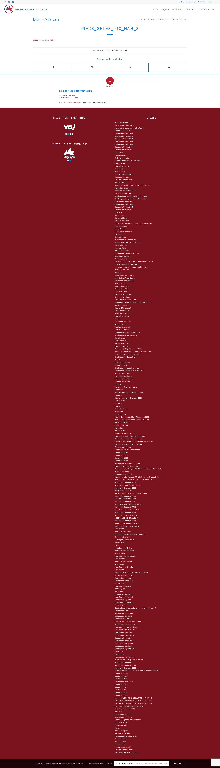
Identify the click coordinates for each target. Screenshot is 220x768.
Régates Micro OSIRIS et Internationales (131, 493)
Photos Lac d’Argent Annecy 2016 (128, 444)
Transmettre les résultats (124, 379)
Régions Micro (120, 237)
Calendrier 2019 (121, 684)
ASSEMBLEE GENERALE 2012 (127, 526)
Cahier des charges (122, 330)
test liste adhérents (122, 733)
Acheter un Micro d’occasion (126, 387)
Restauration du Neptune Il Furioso (129, 660)
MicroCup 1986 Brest (123, 531)
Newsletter (191, 2)
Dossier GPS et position (124, 308)
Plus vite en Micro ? (122, 471)
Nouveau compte (122, 177)
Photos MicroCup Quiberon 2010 (128, 349)
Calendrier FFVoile (122, 130)
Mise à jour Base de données (126, 752)
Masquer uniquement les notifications (152, 763)
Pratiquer (118, 272)
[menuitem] (181, 2)
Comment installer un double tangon (130, 534)
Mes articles (119, 583)
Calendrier (119, 395)
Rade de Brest (120, 182)
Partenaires (202, 2)
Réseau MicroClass (122, 297)
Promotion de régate (123, 376)
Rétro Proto (119, 591)
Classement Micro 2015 (124, 207)
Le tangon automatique (124, 540)
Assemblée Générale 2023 (125, 668)
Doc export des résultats (124, 280)
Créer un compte (121, 739)
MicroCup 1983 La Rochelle (125, 556)
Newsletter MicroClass (123, 433)
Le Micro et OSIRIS (122, 362)
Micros (117, 406)
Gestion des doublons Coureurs (127, 463)
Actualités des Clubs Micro (125, 300)
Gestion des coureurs (123, 616)
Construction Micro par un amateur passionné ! (134, 441)
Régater (118, 234)
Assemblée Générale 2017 (125, 501)
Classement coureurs (123, 717)
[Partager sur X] (92, 67)
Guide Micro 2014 (122, 286)
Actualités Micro (121, 245)
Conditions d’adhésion (124, 643)
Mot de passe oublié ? (123, 174)
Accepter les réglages (124, 763)
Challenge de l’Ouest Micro (125, 357)
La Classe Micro (121, 291)
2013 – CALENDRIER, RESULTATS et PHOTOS (133, 701)
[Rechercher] (213, 9)
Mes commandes (121, 725)
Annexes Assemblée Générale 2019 (129, 392)
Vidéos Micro (120, 430)
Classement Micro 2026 (124, 641)
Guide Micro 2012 (122, 340)
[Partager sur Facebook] (53, 67)
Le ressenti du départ (123, 602)
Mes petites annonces (123, 490)
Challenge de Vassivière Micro (127, 368)
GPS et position (121, 283)
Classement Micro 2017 (124, 210)
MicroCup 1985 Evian (123, 548)
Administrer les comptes (124, 125)
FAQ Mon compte (122, 158)
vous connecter (75, 102)
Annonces (119, 324)
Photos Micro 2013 (122, 343)
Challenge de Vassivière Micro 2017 (129, 370)
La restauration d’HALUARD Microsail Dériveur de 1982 (137, 671)
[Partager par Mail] (169, 67)
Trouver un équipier (123, 321)
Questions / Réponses (123, 231)
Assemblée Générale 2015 (125, 512)
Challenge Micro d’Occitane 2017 (128, 332)
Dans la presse (120, 338)
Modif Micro (119, 169)
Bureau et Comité (122, 250)
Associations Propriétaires (125, 278)
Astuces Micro (120, 248)
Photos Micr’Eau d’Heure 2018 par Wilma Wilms (134, 480)
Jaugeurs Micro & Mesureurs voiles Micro (131, 267)
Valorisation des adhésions (125, 240)
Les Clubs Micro (121, 722)
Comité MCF (120, 215)
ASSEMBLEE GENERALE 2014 (127, 518)
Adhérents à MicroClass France (127, 450)
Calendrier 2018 (121, 687)
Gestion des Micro (122, 619)
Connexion (119, 152)
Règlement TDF (121, 365)
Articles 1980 (120, 570)
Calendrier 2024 (121, 452)
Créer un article (121, 259)
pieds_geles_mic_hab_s (44, 40)
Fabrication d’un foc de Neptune (128, 621)
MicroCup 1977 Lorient (124, 597)
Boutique (118, 711)
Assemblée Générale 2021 (125, 482)
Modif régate (120, 589)
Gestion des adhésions (124, 646)
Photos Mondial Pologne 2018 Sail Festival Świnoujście (137, 477)
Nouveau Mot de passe (124, 180)
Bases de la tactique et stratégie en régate (132, 572)
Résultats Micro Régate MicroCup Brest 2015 (133, 185)
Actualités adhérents (123, 122)
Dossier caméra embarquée (126, 264)
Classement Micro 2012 (124, 136)
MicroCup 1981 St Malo (124, 567)
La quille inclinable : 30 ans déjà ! (128, 160)
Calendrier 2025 (121, 455)
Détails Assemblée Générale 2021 (128, 398)
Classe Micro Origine (123, 256)
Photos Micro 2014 (122, 346)
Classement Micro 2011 (124, 133)
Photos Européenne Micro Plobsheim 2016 (132, 417)
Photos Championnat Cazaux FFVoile (130, 436)
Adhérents (212, 2)
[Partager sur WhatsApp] (130, 67)
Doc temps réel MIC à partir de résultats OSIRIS (134, 261)
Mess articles (120, 163)
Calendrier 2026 (121, 460)
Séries (117, 319)
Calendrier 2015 (121, 695)
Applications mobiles (123, 327)
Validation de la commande (126, 736)
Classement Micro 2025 (124, 638)
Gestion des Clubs (122, 611)
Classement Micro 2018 (124, 141)
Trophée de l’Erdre (122, 381)
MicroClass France (122, 166)
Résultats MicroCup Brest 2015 (127, 354)
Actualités (119, 428)
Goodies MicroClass (122, 373)
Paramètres (177, 763)
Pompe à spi (120, 542)
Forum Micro (180, 2)
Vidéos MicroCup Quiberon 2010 (128, 242)
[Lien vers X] (9, 2)
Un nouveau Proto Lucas (125, 624)
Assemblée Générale (123, 662)
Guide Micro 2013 (122, 313)
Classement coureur (123, 714)
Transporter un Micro (123, 447)
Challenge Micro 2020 (124, 681)
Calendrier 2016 (121, 692)
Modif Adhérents (121, 409)
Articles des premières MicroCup (128, 485)
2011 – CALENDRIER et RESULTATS (129, 706)
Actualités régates (122, 188)
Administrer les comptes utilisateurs (129, 128)
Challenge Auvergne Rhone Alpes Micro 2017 (133, 302)
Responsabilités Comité (124, 474)
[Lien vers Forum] (13, 2)
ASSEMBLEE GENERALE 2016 (127, 510)
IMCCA (117, 360)
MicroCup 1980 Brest (123, 586)
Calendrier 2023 (121, 673)
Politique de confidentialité (125, 657)
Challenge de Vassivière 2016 (127, 253)
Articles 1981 (119, 564)
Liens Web (119, 384)
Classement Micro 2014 (124, 204)
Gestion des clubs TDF (124, 613)
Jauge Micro (120, 229)
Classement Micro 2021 (124, 147)
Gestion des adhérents (124, 580)
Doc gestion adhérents (124, 575)
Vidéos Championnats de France (128, 439)
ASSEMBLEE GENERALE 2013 (127, 523)
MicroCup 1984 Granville (124, 550)
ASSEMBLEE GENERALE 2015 (127, 515)
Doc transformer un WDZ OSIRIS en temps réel (134, 223)
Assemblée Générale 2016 (125, 507)
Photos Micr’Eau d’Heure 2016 (127, 466)
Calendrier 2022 (121, 676)
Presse (117, 545)
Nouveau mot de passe (124, 750)
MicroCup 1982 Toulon (123, 561)
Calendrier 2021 (121, 679)
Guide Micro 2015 (122, 289)
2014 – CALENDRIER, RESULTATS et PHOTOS (133, 698)
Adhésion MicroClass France (126, 190)
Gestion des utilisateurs (124, 594)
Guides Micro (120, 400)
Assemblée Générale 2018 (125, 499)
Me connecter (120, 741)
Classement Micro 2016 (124, 139)
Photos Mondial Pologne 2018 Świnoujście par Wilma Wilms (139, 469)
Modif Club (119, 411)
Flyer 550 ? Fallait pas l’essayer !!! (128, 627)
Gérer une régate (122, 310)
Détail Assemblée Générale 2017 (128, 504)
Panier (117, 728)
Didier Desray (121, 50)
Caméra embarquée (123, 193)
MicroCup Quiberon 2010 (125, 709)
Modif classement (122, 605)
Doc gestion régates (123, 578)
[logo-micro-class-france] (26, 9)
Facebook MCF (121, 155)
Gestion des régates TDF (125, 649)
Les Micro (118, 403)
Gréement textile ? (122, 537)
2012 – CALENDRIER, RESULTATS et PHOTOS (133, 703)
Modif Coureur (120, 414)
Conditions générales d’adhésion (128, 720)
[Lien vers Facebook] (5, 2)
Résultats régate (121, 731)
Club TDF (118, 212)
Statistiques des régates (124, 275)
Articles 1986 (120, 529)
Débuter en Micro (122, 220)
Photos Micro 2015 (122, 270)
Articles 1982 (120, 559)
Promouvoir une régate (124, 294)
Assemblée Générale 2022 (125, 665)
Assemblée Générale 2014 (125, 520)
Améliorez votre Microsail (125, 630)
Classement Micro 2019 (124, 144)
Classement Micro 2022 (124, 150)
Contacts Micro (121, 218)
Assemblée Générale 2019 (125, 496)
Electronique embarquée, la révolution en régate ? (135, 608)
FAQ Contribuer (121, 226)
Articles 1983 (120, 553)
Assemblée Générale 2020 (125, 488)
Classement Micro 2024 (124, 635)
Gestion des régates (123, 600)
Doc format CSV (121, 305)
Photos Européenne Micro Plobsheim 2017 (132, 420)
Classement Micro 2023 (124, 632)
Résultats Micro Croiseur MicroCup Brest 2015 (133, 351)
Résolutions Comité (122, 422)
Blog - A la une (46, 19)
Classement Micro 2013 (124, 201)
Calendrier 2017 (121, 690)
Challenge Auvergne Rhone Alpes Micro (131, 196)
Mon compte (120, 171)
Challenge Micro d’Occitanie (126, 335)
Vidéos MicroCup (121, 425)
